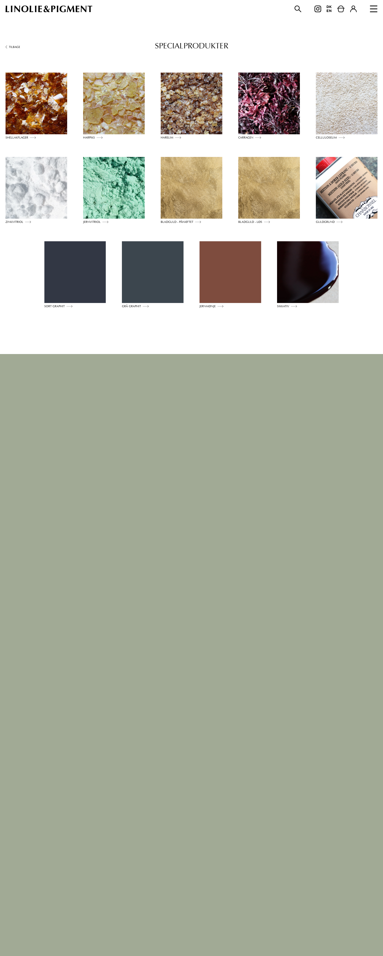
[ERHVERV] (353, 9)
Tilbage (14, 47)
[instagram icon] (318, 9)
